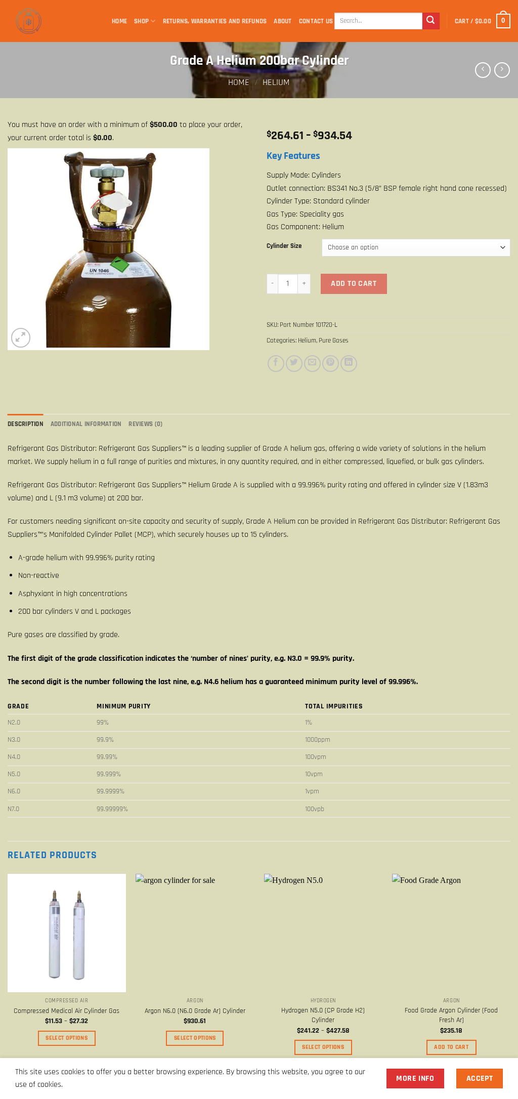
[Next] (509, 973)
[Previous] (8, 973)
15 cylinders (268, 534)
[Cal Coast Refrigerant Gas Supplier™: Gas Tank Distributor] (52, 21)
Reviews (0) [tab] (145, 424)
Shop (141, 21)
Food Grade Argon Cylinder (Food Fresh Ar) (451, 1015)
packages (116, 611)
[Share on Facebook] (276, 363)
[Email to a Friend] (312, 363)
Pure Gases (334, 340)
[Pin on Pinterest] (330, 363)
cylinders (469, 461)
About (282, 21)
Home (119, 21)
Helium (276, 82)
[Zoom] (21, 338)
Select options (67, 1038)
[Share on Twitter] (294, 363)
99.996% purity (322, 485)
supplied (260, 485)
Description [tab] (26, 424)
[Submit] (431, 21)
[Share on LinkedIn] (348, 363)
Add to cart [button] (451, 1047)
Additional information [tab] (86, 424)
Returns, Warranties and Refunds (215, 21)
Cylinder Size (284, 246)
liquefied (400, 461)
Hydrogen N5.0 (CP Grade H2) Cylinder (323, 1015)
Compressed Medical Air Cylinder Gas (66, 1011)
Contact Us (316, 21)
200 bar (129, 498)
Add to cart (353, 283)
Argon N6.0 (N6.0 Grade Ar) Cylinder (195, 1011)
